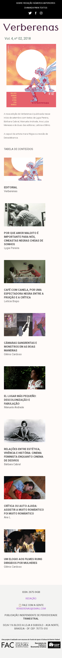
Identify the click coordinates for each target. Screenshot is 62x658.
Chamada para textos (35, 8)
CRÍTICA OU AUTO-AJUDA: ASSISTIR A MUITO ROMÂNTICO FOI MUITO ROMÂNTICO (24, 509)
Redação (28, 3)
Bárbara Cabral (12, 464)
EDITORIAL (10, 187)
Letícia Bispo (11, 301)
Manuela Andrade (14, 407)
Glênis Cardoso (13, 354)
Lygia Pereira (11, 248)
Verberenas (10, 191)
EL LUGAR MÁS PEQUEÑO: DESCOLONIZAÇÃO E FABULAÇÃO (20, 400)
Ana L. (7, 517)
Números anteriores (44, 3)
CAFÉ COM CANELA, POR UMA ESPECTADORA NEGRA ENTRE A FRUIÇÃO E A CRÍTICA (24, 293)
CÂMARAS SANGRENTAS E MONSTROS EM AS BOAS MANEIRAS (20, 346)
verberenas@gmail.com (31, 608)
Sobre (19, 3)
